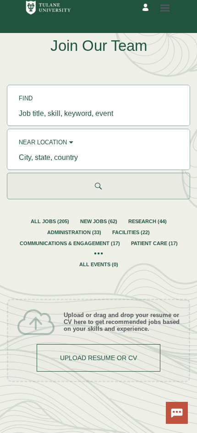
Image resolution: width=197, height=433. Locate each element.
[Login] (146, 8)
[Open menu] (165, 8)
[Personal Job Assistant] (177, 413)
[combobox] (98, 113)
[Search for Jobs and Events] (98, 186)
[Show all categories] (99, 254)
